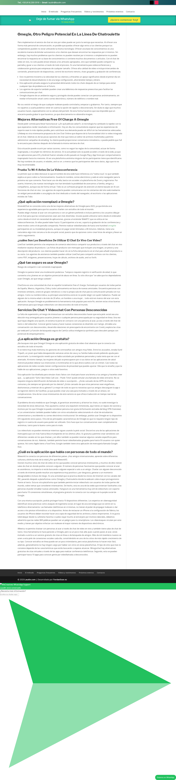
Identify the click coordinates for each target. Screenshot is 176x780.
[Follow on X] (152, 2)
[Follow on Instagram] (156, 2)
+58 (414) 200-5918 (30, 2)
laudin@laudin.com (57, 2)
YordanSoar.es (60, 579)
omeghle (112, 225)
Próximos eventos (114, 12)
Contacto (130, 12)
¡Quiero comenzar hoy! (124, 19)
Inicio (43, 12)
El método (53, 12)
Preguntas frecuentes (71, 12)
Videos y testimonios (94, 12)
